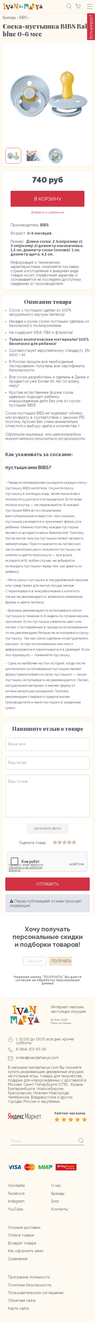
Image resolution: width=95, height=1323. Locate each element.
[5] (74, 842)
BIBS (23, 17)
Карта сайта (18, 1308)
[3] (64, 842)
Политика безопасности (29, 1285)
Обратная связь (22, 1300)
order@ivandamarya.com (37, 1058)
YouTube (15, 1209)
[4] (69, 842)
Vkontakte (16, 1185)
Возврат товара (22, 1243)
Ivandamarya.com (43, 1067)
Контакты (59, 1209)
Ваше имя (17, 744)
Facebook (16, 1193)
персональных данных (60, 981)
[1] (55, 842)
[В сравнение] (47, 212)
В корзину (47, 199)
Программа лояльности (29, 1277)
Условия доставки (24, 1227)
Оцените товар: (33, 843)
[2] (59, 842)
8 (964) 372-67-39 (31, 1049)
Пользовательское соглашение (35, 1293)
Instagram (16, 1201)
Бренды (9, 17)
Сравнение (17, 1259)
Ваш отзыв (18, 781)
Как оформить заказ (26, 1251)
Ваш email (17, 762)
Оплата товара (21, 1235)
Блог (55, 1201)
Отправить (47, 884)
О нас (56, 1185)
